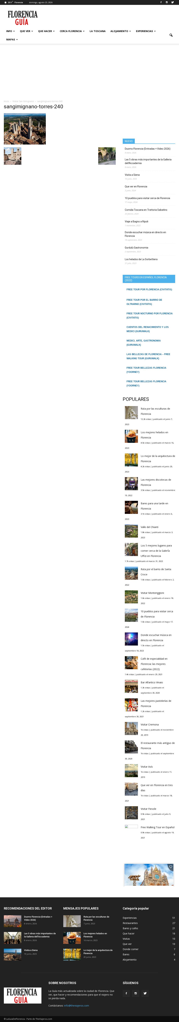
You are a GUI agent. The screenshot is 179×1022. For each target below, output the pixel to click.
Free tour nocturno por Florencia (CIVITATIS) (150, 315)
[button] (171, 35)
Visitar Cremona (150, 724)
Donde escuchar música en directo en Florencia (145, 234)
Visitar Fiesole (148, 808)
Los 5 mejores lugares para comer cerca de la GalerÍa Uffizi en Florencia (156, 551)
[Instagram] (166, 2)
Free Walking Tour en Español (157, 827)
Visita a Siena (132, 174)
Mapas (10, 39)
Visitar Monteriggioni (152, 592)
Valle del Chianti (149, 527)
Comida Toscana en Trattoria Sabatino (146, 209)
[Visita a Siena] (12, 955)
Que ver (25, 31)
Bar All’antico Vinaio (152, 682)
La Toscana (98, 31)
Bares (126, 954)
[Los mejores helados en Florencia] (72, 938)
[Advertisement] (89, 73)
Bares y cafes (130, 928)
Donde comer (130, 949)
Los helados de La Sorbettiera (141, 259)
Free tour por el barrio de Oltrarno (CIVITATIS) (144, 302)
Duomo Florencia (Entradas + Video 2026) (147, 148)
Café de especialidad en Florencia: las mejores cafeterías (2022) (154, 664)
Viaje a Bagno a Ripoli (136, 221)
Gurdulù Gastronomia (136, 247)
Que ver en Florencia (136, 186)
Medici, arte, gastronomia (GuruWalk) (144, 342)
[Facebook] (161, 2)
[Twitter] (172, 2)
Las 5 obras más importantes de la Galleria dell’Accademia (148, 161)
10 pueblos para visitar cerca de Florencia (147, 198)
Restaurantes (130, 923)
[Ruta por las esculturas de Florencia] (72, 921)
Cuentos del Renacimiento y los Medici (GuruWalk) (148, 329)
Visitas (126, 938)
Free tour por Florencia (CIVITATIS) (149, 289)
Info (9, 31)
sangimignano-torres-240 (33, 106)
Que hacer (45, 31)
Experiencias (144, 31)
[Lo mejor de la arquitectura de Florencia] (72, 955)
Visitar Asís (147, 766)
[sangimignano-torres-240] (25, 143)
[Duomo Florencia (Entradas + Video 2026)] (12, 921)
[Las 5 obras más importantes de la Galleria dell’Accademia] (12, 938)
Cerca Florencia (71, 31)
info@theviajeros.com (76, 1005)
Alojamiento (119, 31)
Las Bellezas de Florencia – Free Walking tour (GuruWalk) (148, 356)
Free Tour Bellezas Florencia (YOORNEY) (146, 370)
